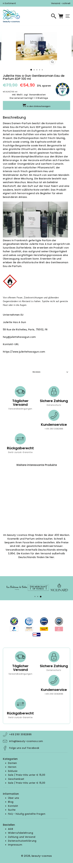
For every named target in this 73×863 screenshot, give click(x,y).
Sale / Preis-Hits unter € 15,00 (26, 775)
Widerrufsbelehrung (20, 833)
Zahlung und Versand (21, 837)
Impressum (15, 844)
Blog (10, 802)
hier (52, 557)
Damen (12, 763)
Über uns (13, 798)
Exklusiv (13, 771)
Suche (12, 809)
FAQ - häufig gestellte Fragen (26, 814)
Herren (12, 767)
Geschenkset (16, 779)
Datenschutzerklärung (22, 841)
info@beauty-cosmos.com (26, 741)
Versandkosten (37, 94)
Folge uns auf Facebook (24, 748)
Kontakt (13, 806)
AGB (10, 829)
